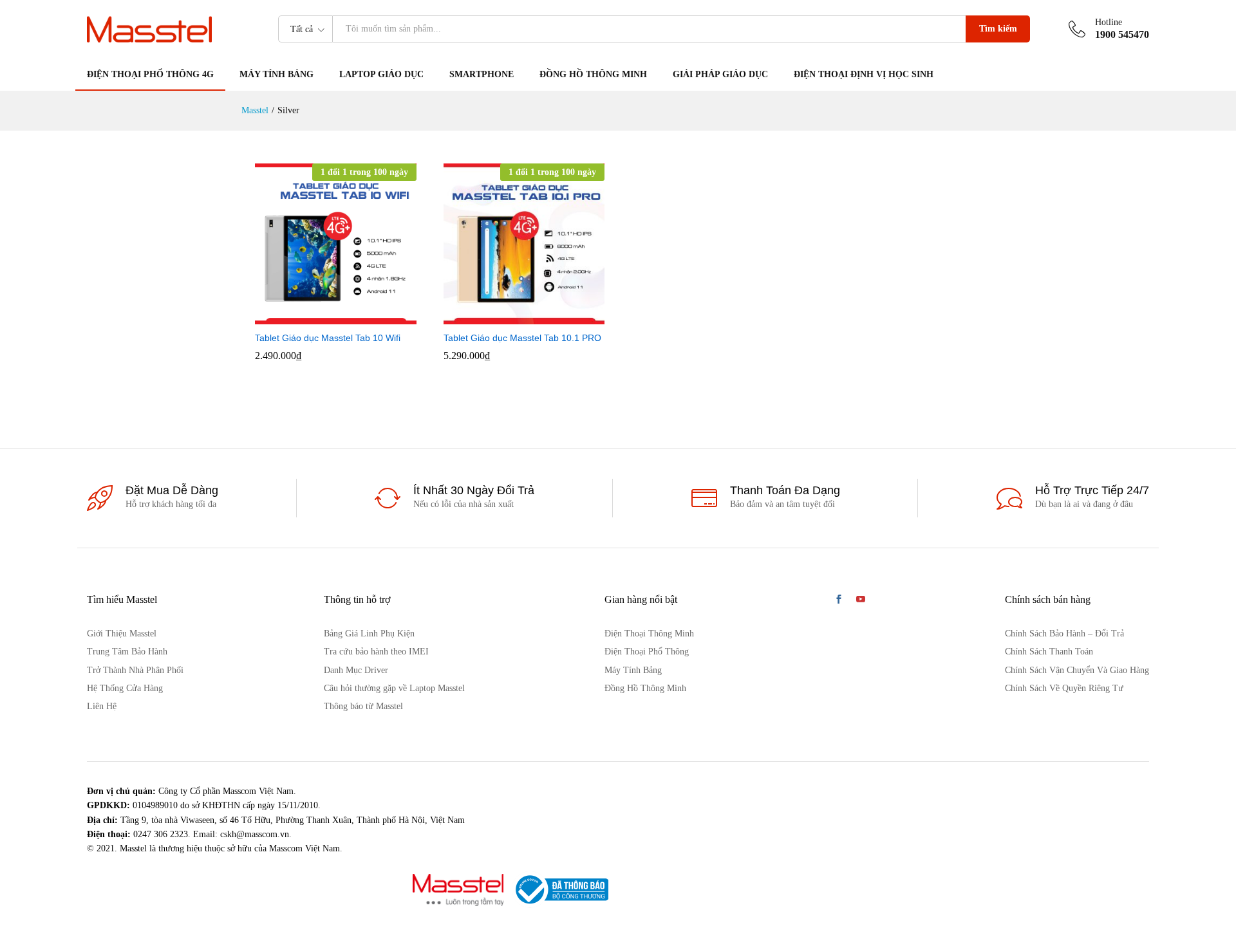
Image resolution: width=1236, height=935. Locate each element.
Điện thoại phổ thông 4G (150, 74)
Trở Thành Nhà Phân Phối (135, 670)
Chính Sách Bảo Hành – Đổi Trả (1064, 633)
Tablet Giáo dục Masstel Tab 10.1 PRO (522, 338)
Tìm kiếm (998, 28)
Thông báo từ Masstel (363, 706)
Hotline (1108, 22)
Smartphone (481, 74)
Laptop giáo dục (381, 74)
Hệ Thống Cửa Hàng (125, 688)
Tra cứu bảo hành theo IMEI (376, 651)
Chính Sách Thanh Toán (1049, 651)
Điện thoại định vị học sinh (863, 74)
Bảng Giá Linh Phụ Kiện (369, 633)
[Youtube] (861, 600)
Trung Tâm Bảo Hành (127, 651)
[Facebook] (839, 600)
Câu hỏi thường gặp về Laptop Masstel (394, 688)
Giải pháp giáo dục (720, 74)
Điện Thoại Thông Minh (649, 633)
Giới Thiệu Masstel (121, 633)
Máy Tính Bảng (633, 670)
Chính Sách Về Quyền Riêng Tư (1064, 688)
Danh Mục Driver (356, 670)
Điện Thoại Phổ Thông (646, 651)
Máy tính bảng (276, 74)
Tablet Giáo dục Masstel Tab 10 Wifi (327, 338)
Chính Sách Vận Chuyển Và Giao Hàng (1077, 670)
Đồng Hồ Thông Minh (593, 74)
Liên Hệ (102, 706)
